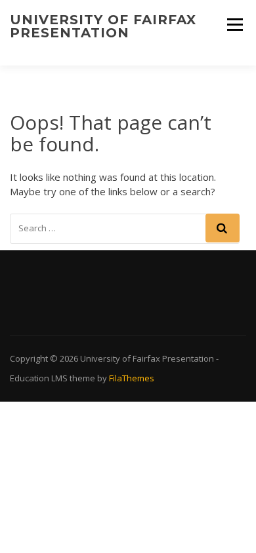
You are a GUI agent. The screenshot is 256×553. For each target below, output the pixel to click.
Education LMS (39, 378)
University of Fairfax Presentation (103, 26)
